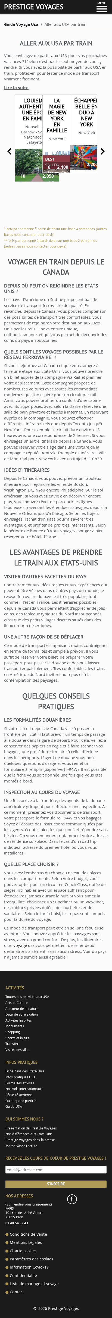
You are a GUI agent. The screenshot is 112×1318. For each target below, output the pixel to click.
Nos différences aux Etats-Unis (28, 1134)
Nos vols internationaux (23, 1089)
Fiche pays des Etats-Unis (24, 1071)
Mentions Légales (26, 1242)
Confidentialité (23, 1275)
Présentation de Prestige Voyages (31, 1128)
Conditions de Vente (28, 1234)
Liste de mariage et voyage (34, 1283)
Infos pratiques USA (20, 1077)
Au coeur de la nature (21, 1008)
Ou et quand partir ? (20, 1100)
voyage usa (24, 945)
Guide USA (13, 1106)
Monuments (14, 1026)
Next (102, 151)
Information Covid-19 (29, 1267)
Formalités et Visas (19, 1083)
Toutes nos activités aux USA (27, 996)
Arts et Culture (16, 1002)
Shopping (12, 1032)
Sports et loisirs (17, 1038)
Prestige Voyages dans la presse (30, 1140)
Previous (9, 151)
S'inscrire (56, 1183)
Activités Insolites (18, 1020)
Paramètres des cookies (31, 1259)
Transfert (12, 1043)
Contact (17, 1291)
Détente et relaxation (21, 1014)
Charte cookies (23, 1250)
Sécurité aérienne (19, 1094)
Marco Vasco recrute (21, 1146)
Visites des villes (17, 1049)
